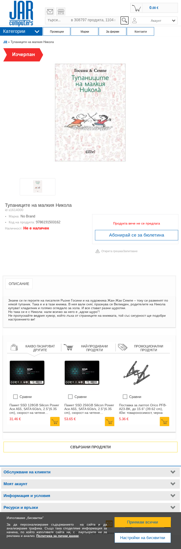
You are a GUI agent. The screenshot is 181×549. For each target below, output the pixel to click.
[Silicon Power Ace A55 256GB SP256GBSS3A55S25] (82, 389)
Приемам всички (142, 522)
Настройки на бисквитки (142, 538)
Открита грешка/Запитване (119, 251)
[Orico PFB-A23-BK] (136, 389)
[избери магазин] (60, 11)
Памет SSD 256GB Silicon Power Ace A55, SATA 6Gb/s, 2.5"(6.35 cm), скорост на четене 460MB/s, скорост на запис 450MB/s (89, 409)
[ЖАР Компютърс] (21, 14)
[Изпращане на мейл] (49, 11)
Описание (19, 284)
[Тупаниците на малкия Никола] (90, 113)
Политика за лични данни (57, 536)
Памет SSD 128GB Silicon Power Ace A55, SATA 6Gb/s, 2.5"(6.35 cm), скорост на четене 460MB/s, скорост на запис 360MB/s (34, 409)
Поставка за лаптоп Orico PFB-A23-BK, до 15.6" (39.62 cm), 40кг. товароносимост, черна (143, 409)
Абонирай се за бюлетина (136, 235)
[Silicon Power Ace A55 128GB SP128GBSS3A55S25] (27, 389)
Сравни (26, 397)
